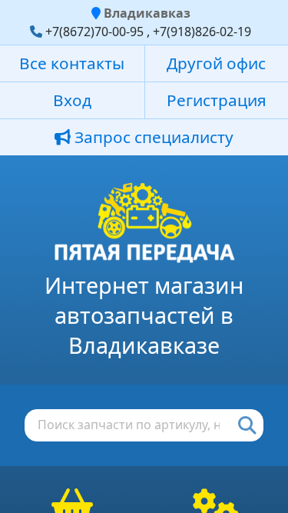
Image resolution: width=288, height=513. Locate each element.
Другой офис (216, 63)
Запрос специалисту (152, 137)
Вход (72, 100)
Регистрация (216, 100)
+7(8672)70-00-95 (94, 31)
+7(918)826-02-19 (202, 31)
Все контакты (71, 63)
